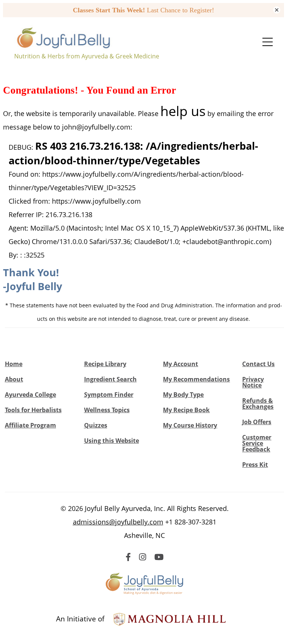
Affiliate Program (30, 425)
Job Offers (256, 422)
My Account (180, 364)
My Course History (190, 425)
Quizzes (95, 425)
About (14, 379)
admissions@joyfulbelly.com (118, 521)
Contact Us (258, 364)
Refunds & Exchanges (258, 403)
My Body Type (183, 394)
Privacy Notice (253, 382)
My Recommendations (196, 379)
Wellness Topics (107, 410)
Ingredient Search (110, 379)
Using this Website (111, 440)
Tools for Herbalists (33, 410)
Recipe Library (105, 364)
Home (13, 364)
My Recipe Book (186, 410)
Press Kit (255, 464)
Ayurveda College (30, 394)
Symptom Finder (108, 394)
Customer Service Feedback (256, 443)
